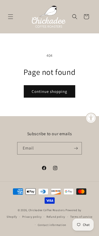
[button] (10, 16)
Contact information (52, 225)
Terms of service (81, 217)
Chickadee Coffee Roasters (47, 210)
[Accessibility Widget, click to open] (91, 118)
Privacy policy (32, 217)
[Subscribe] (76, 148)
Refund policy (55, 217)
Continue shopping (49, 91)
